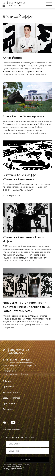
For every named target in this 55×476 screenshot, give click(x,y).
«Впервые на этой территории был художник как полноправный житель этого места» (27, 307)
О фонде (7, 381)
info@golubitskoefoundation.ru (15, 374)
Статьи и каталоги (12, 398)
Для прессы (8, 409)
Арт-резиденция (11, 392)
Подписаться (27, 459)
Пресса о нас (9, 403)
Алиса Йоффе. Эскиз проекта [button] (23, 116)
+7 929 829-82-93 (9, 371)
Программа (8, 386)
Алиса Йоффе (12, 57)
